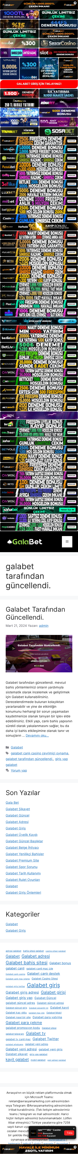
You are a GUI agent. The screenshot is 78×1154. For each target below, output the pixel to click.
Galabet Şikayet (18, 809)
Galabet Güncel (17, 815)
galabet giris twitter (15, 986)
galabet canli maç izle (39, 968)
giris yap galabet (38, 1054)
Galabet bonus (60, 963)
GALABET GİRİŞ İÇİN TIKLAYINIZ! (39, 84)
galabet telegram (15, 1033)
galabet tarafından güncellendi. (29, 759)
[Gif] (39, 227)
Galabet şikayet (17, 1054)
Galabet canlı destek (43, 974)
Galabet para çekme (24, 1022)
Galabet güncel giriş (16, 1007)
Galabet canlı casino (15, 974)
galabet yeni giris (50, 1049)
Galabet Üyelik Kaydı (21, 835)
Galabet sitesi (49, 1028)
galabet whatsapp (14, 1044)
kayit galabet (17, 1059)
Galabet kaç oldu (16, 1012)
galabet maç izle (36, 1013)
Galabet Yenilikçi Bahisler (25, 854)
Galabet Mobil (54, 1012)
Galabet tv (36, 1033)
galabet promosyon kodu (23, 1028)
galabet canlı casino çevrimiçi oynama (39, 753)
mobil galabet (38, 1060)
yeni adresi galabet (56, 1060)
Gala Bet (12, 802)
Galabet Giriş (16, 828)
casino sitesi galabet (56, 951)
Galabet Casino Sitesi (45, 978)
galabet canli (15, 968)
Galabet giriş (43, 985)
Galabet (17, 747)
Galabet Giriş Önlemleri (23, 892)
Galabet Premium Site (22, 860)
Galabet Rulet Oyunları (23, 880)
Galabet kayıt (59, 1007)
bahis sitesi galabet (33, 950)
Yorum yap (19, 770)
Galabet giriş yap (19, 998)
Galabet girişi (53, 992)
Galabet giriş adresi (22, 992)
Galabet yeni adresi (21, 1049)
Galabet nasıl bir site (18, 1017)
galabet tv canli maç (18, 1039)
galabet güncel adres (20, 1003)
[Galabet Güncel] (25, 541)
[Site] (39, 141)
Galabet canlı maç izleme (18, 979)
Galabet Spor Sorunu (21, 867)
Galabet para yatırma (47, 1017)
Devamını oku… (37, 735)
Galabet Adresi (17, 822)
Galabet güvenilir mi (38, 1008)
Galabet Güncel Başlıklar (24, 841)
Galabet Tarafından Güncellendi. (35, 613)
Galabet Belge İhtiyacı (22, 847)
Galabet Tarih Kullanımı (23, 873)
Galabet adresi (36, 956)
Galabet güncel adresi (50, 1002)
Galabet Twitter (46, 1039)
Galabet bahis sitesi (27, 962)
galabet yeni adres (36, 1044)
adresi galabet (13, 950)
